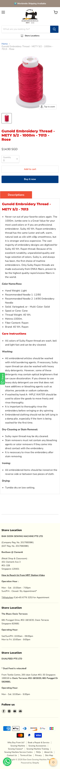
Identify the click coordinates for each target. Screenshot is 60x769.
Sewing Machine (17, 745)
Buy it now (30, 179)
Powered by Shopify (30, 762)
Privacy (38, 755)
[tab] (16, 195)
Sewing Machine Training (37, 749)
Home (5, 44)
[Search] (54, 29)
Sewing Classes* (15, 749)
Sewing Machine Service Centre (18, 752)
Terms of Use (26, 755)
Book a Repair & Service (38, 742)
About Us (48, 752)
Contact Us (12, 755)
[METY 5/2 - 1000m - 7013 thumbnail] (7, 118)
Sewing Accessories (37, 745)
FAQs (38, 752)
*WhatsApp (7, 597)
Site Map (49, 755)
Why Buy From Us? (15, 742)
